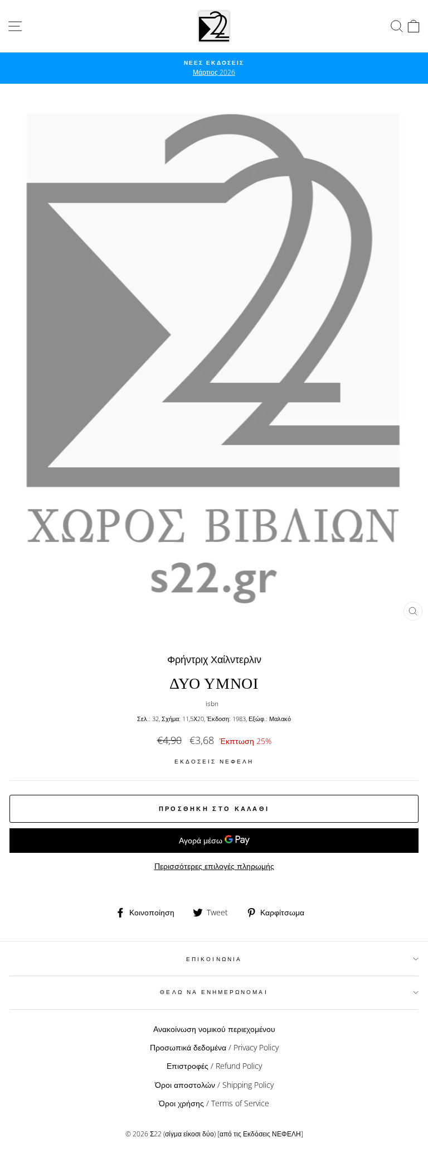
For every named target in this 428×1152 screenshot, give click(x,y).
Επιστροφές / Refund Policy (214, 1065)
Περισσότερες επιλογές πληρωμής (214, 866)
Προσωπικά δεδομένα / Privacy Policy (214, 1047)
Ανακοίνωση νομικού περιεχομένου (214, 1029)
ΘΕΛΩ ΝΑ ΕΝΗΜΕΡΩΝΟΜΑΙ (214, 992)
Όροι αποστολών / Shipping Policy (214, 1084)
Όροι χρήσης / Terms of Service (214, 1103)
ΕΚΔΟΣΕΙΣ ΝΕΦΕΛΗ (214, 761)
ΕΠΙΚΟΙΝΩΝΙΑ (214, 959)
